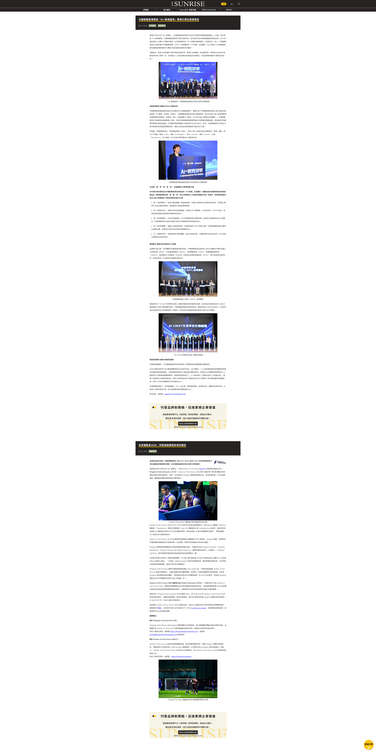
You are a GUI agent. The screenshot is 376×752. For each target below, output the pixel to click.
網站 (159, 608)
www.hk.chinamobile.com (175, 394)
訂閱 (223, 4)
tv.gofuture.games (198, 608)
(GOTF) (202, 469)
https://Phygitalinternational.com (184, 631)
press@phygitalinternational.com (163, 634)
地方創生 (167, 10)
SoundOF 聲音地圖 (188, 10)
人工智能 (152, 25)
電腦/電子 (162, 25)
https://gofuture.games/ (181, 656)
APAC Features (209, 10)
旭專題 (146, 10)
